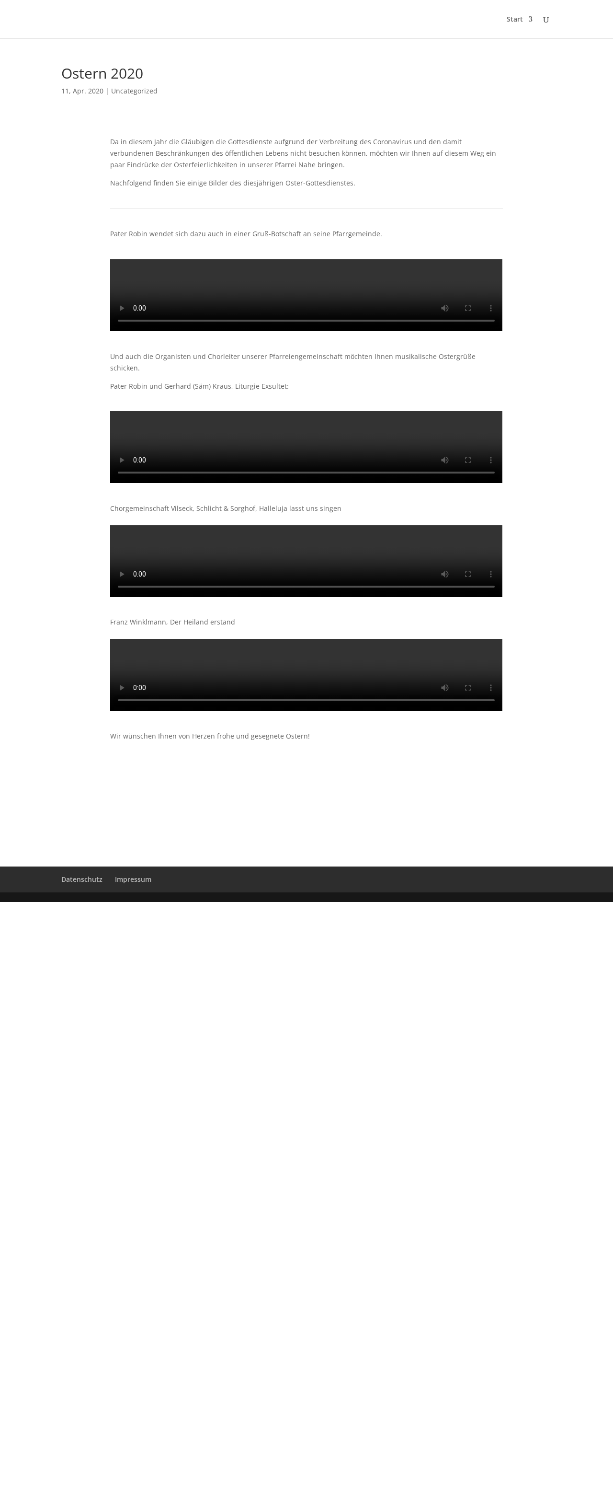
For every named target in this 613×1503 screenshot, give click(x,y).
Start (515, 19)
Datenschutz (81, 879)
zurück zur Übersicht (306, 772)
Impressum (133, 879)
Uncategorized (134, 90)
